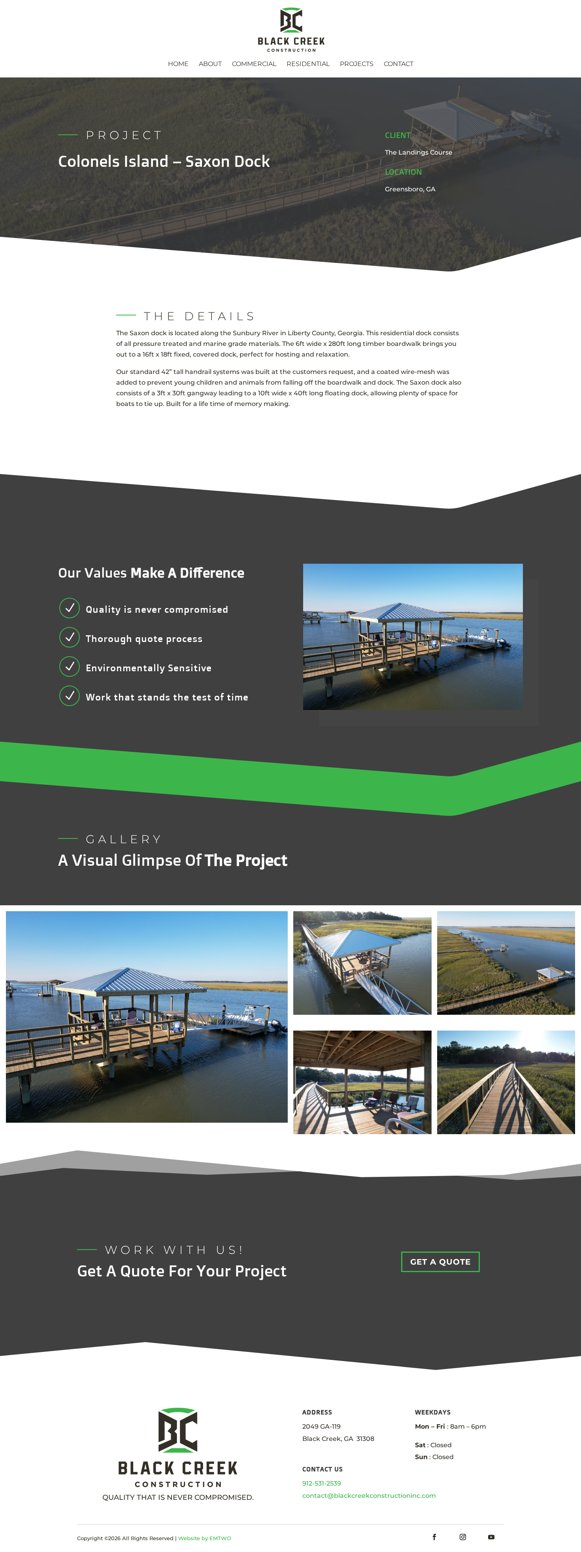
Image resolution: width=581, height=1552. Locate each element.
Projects (357, 64)
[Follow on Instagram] (463, 1537)
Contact (398, 64)
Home (178, 64)
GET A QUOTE (440, 1262)
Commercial (254, 64)
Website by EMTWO (204, 1538)
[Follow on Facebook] (434, 1537)
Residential (308, 64)
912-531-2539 (321, 1483)
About (210, 64)
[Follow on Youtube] (491, 1537)
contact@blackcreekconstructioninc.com (369, 1495)
